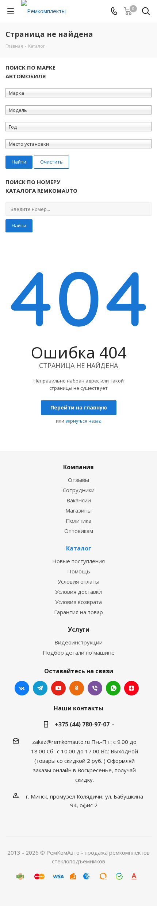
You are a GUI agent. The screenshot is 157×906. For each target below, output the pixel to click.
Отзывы (78, 479)
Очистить (51, 161)
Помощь (78, 571)
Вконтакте (22, 688)
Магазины (78, 510)
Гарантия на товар (78, 612)
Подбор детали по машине (79, 652)
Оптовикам (78, 530)
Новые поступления (78, 561)
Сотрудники (79, 490)
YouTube (58, 688)
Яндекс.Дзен (131, 688)
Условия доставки (78, 591)
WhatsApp (113, 688)
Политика (78, 520)
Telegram (40, 688)
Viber (95, 688)
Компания (78, 467)
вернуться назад (83, 421)
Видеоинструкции (78, 642)
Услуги (78, 629)
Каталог (78, 548)
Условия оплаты (78, 581)
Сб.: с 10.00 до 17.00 (73, 751)
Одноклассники (76, 688)
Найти (19, 225)
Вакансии (78, 500)
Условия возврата (78, 601)
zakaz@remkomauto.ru (61, 741)
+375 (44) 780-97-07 (82, 724)
